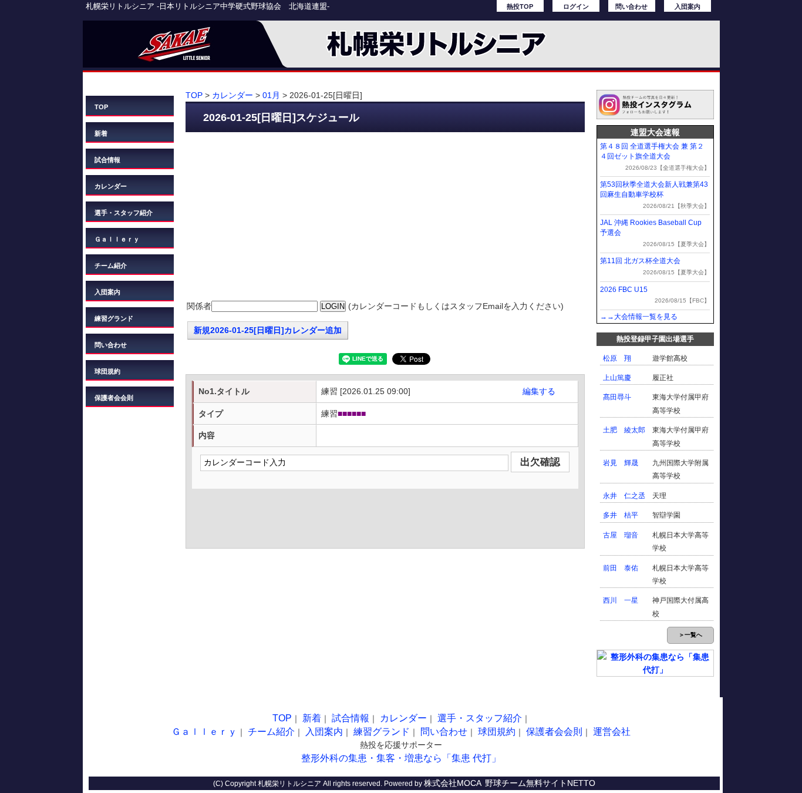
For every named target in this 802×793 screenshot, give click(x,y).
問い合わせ (631, 6)
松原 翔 (617, 358)
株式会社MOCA (452, 783)
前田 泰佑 (620, 568)
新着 (101, 133)
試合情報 (107, 159)
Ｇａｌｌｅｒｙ (117, 239)
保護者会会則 (114, 397)
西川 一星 (620, 600)
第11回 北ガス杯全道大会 (640, 261)
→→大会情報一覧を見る (639, 317)
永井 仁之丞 (624, 496)
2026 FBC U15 (624, 289)
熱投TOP (520, 6)
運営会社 (612, 732)
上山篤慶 (617, 378)
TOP (101, 106)
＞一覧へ (690, 634)
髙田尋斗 (617, 397)
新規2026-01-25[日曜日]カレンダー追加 (268, 330)
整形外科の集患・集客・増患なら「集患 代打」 (401, 758)
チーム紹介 (111, 265)
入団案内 (687, 6)
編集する (539, 391)
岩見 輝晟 (620, 463)
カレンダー (111, 186)
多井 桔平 (620, 515)
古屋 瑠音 (620, 535)
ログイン (576, 6)
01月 (271, 95)
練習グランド (114, 318)
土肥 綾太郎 (624, 430)
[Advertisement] (385, 217)
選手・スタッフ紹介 (124, 212)
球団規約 (107, 371)
